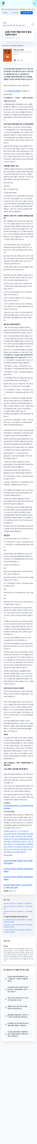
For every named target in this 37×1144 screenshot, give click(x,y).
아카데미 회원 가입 (26, 12)
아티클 (4, 23)
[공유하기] (32, 24)
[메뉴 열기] (34, 3)
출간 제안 (5, 12)
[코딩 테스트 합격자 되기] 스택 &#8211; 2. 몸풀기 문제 (17, 903)
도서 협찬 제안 (14, 12)
